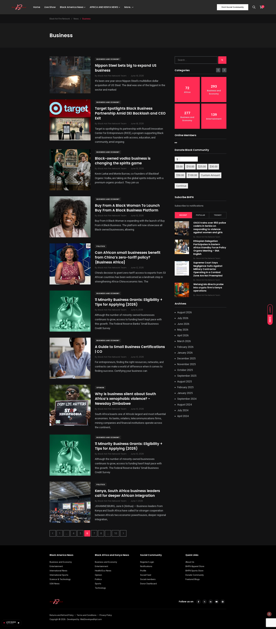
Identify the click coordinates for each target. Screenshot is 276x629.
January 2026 (185, 352)
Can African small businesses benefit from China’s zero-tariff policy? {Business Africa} (127, 257)
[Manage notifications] (269, 614)
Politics (100, 246)
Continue (181, 186)
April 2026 (183, 335)
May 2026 (182, 329)
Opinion (100, 388)
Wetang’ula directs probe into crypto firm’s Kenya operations (208, 287)
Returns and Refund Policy (62, 615)
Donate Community (194, 575)
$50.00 (180, 175)
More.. (127, 7)
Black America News (71, 7)
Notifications (146, 566)
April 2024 (183, 416)
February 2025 (185, 387)
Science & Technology (60, 579)
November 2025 (186, 364)
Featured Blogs (192, 579)
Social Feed (145, 575)
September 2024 (186, 398)
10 (115, 533)
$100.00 (192, 175)
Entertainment (56, 566)
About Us (189, 562)
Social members (148, 579)
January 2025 (185, 393)
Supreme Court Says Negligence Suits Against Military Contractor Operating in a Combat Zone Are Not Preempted (207, 269)
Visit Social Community (233, 7)
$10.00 (190, 166)
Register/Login (147, 562)
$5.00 (179, 166)
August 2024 (184, 404)
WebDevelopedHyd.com (91, 619)
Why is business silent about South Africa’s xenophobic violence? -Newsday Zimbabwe (125, 398)
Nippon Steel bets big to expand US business (125, 68)
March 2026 (184, 341)
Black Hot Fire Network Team (208, 237)
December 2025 (186, 358)
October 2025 (185, 369)
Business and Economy (107, 59)
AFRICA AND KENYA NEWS (104, 7)
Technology (100, 588)
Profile (143, 570)
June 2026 (183, 323)
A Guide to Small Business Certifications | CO (130, 349)
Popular (200, 215)
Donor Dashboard (148, 583)
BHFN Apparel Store (194, 566)
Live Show (50, 7)
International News (58, 570)
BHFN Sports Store (194, 570)
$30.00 (213, 166)
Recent (183, 215)
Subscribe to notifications (189, 205)
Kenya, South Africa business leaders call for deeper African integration (127, 493)
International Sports (59, 575)
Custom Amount (210, 175)
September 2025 (186, 375)
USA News (55, 583)
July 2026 (182, 318)
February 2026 (185, 346)
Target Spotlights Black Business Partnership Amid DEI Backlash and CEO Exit (130, 113)
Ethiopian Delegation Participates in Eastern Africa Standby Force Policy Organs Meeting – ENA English (209, 248)
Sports (98, 583)
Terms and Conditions (86, 615)
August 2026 (184, 312)
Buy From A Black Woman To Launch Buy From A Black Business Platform (127, 208)
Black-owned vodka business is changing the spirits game (123, 161)
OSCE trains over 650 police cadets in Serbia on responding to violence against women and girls (209, 227)
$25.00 (202, 166)
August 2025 (184, 381)
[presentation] (218, 70)
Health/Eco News (103, 570)
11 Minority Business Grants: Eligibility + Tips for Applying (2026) (128, 302)
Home (36, 7)
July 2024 (182, 410)
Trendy (218, 215)
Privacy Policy (105, 615)
